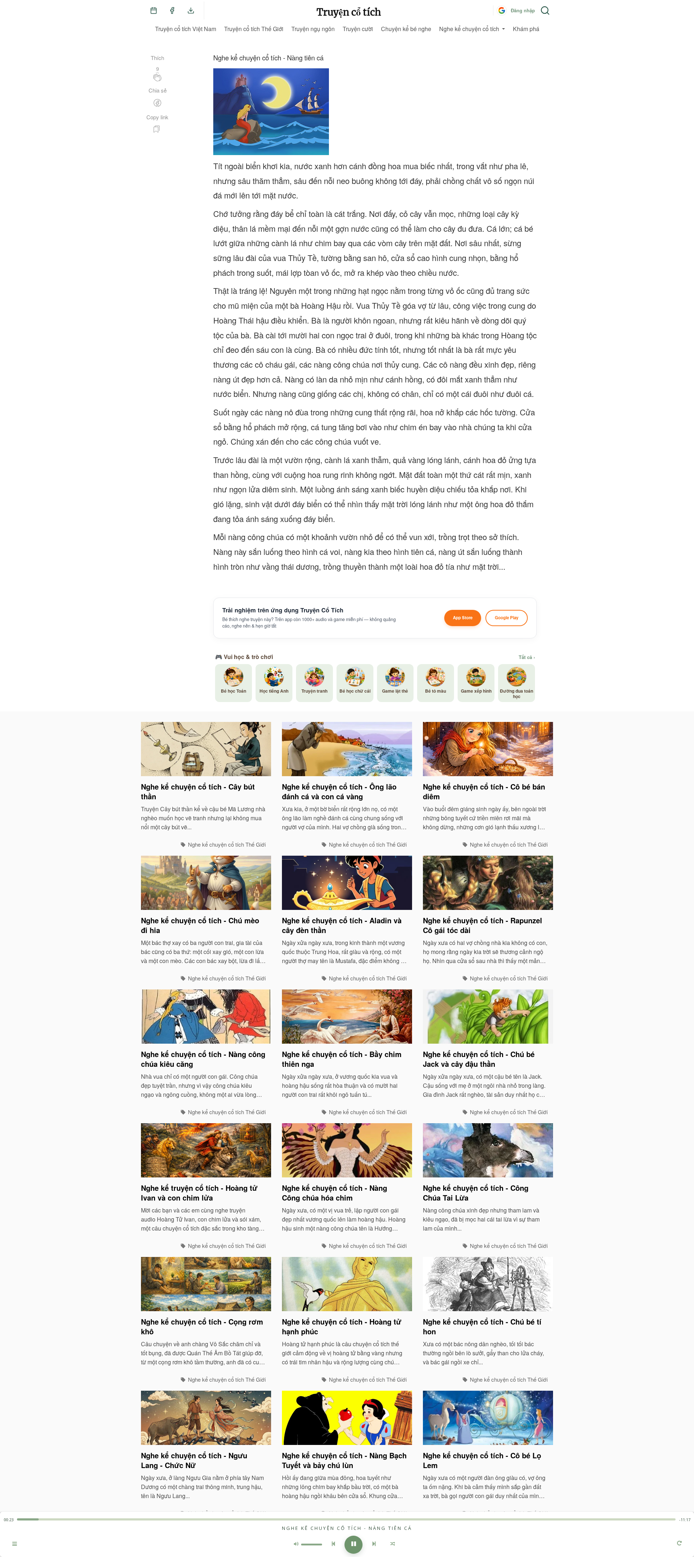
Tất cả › (527, 657)
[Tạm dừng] (353, 1545)
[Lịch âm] (154, 10)
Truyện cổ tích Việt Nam (185, 29)
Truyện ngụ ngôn (313, 29)
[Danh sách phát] (14, 1544)
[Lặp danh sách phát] (679, 1544)
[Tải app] (191, 10)
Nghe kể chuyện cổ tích (469, 29)
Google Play (506, 618)
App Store (462, 618)
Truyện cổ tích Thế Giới (253, 29)
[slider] (346, 1519)
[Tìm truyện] (545, 10)
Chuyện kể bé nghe (406, 29)
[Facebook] (172, 10)
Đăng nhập (523, 10)
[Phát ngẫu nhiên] (392, 1544)
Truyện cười (358, 29)
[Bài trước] (333, 1544)
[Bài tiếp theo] (374, 1544)
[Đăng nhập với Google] (501, 10)
